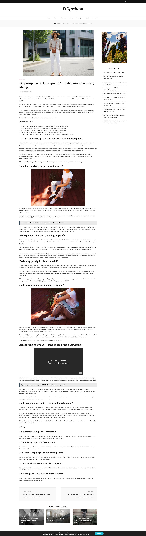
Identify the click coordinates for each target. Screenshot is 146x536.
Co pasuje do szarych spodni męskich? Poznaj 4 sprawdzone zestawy (83, 520)
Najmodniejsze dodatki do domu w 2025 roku (115, 93)
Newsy (48, 18)
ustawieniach (86, 534)
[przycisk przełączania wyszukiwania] (125, 1)
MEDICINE (96, 18)
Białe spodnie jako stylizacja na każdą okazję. (53, 438)
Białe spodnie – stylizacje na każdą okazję (114, 72)
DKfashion (73, 8)
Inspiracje (79, 18)
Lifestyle (87, 18)
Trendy (71, 18)
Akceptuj (99, 533)
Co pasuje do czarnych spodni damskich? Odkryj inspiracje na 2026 (30, 520)
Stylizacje (63, 18)
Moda (55, 18)
